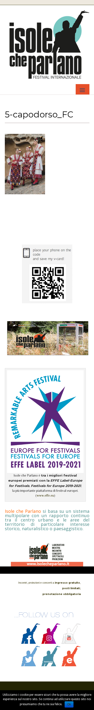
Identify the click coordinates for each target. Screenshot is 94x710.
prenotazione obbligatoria (61, 594)
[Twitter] (30, 665)
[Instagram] (50, 642)
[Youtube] (71, 642)
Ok (69, 704)
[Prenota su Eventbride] (71, 665)
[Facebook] (30, 642)
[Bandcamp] (50, 665)
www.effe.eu (45, 495)
